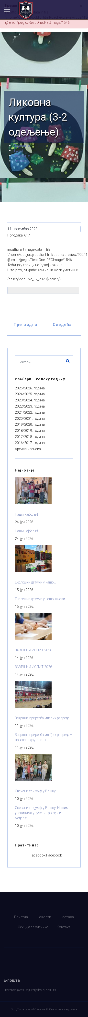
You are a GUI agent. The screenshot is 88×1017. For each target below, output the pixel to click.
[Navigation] (7, 10)
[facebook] (44, 937)
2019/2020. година (30, 424)
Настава (67, 917)
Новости (44, 917)
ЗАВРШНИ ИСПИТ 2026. (34, 650)
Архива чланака (28, 449)
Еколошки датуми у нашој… (35, 582)
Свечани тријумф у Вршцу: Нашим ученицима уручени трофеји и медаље (41, 813)
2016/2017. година (30, 443)
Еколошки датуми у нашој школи (40, 599)
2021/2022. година (30, 412)
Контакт (63, 927)
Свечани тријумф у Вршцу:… (37, 791)
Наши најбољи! (26, 514)
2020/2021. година (30, 419)
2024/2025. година (30, 394)
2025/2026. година (30, 388)
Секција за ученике (33, 927)
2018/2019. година (30, 431)
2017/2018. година (30, 437)
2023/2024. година (30, 400)
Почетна (21, 917)
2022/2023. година (30, 406)
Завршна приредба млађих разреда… (43, 718)
